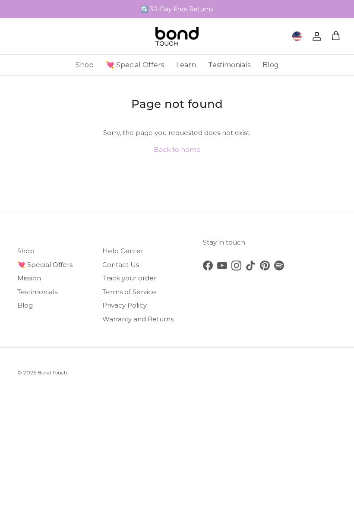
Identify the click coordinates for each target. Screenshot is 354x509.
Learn (186, 65)
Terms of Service (129, 292)
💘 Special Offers (135, 65)
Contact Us (120, 265)
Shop (85, 65)
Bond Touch (52, 372)
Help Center (122, 251)
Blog (270, 65)
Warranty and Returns (138, 319)
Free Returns (193, 9)
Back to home (177, 149)
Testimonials (229, 65)
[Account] (315, 36)
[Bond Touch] (177, 36)
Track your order (129, 278)
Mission (29, 278)
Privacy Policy (124, 305)
